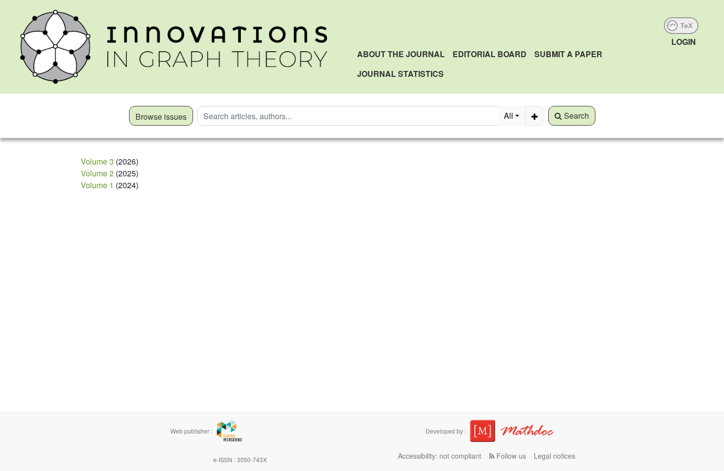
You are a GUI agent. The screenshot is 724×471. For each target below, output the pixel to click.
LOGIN (683, 41)
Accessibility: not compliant (439, 456)
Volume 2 (97, 173)
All (508, 115)
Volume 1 (97, 185)
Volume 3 (97, 161)
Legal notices (554, 456)
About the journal (401, 54)
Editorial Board (490, 54)
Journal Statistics (400, 73)
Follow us (510, 456)
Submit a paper (568, 54)
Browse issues (161, 116)
